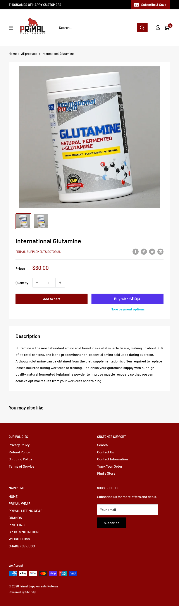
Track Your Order (109, 466)
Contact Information (112, 459)
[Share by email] (160, 251)
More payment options (127, 309)
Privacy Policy (19, 445)
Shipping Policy (20, 459)
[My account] (158, 27)
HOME (13, 496)
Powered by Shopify (22, 592)
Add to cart (51, 299)
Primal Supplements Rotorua (38, 252)
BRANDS (15, 517)
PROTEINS (16, 525)
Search (102, 445)
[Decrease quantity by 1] (37, 282)
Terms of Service (21, 466)
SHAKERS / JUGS (22, 546)
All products (29, 54)
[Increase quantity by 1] (60, 282)
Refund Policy (19, 452)
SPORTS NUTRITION (24, 532)
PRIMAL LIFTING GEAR (26, 510)
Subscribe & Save (153, 5)
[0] (166, 27)
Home (13, 54)
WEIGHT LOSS (19, 539)
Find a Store (106, 473)
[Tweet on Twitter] (152, 251)
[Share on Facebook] (136, 251)
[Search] (142, 27)
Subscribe (111, 523)
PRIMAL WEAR (20, 503)
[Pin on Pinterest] (144, 251)
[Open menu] (11, 28)
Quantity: (22, 282)
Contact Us (105, 452)
